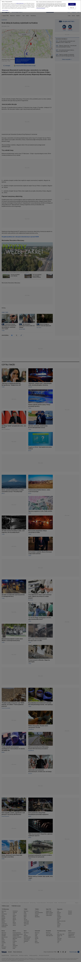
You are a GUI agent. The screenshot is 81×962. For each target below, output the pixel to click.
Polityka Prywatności (5, 10)
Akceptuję (72, 4)
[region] (40, 6)
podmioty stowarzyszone (20, 3)
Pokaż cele (72, 7)
